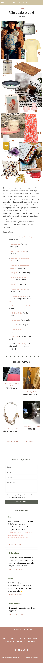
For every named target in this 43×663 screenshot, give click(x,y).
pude (14, 273)
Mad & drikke (33, 638)
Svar (35, 515)
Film (25, 392)
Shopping (15, 384)
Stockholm (11, 388)
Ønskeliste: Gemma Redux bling (11, 431)
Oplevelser (21, 642)
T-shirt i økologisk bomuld (19, 251)
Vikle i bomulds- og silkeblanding (21, 237)
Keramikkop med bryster (19, 296)
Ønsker (6, 429)
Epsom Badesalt (15, 244)
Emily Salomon (20, 2)
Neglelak (17, 313)
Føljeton (31, 642)
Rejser (10, 384)
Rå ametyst (15, 325)
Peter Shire (21, 344)
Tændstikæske (16, 320)
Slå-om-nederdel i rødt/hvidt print (22, 306)
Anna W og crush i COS (31, 394)
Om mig (5, 638)
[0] (40, 2)
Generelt (6, 384)
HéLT (10, 301)
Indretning (10, 642)
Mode (21, 9)
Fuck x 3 (31, 429)
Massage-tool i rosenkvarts (19, 289)
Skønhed (21, 638)
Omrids (13, 284)
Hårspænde (15, 336)
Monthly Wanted (13, 441)
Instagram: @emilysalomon (21, 629)
